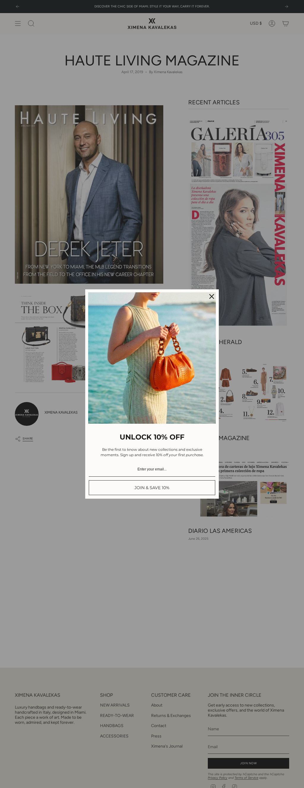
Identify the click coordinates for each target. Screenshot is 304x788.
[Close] (212, 296)
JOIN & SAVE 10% (152, 487)
